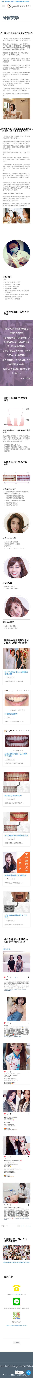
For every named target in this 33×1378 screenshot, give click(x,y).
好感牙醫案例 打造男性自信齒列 (16, 916)
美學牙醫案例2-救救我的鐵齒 (16, 836)
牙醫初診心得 (6, 949)
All (3, 947)
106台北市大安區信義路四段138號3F (16, 1325)
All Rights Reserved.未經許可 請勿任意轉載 (22, 1366)
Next (30, 1226)
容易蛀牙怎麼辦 (11, 714)
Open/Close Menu (3, 5)
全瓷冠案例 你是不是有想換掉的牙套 (16, 755)
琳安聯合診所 (7, 1366)
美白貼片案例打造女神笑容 (16, 875)
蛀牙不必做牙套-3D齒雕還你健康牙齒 (16, 673)
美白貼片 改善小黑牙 (13, 796)
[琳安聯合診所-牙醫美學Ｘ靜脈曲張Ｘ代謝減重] (18, 6)
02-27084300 (16, 1294)
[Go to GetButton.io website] (29, 1376)
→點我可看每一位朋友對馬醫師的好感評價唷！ (16, 1262)
